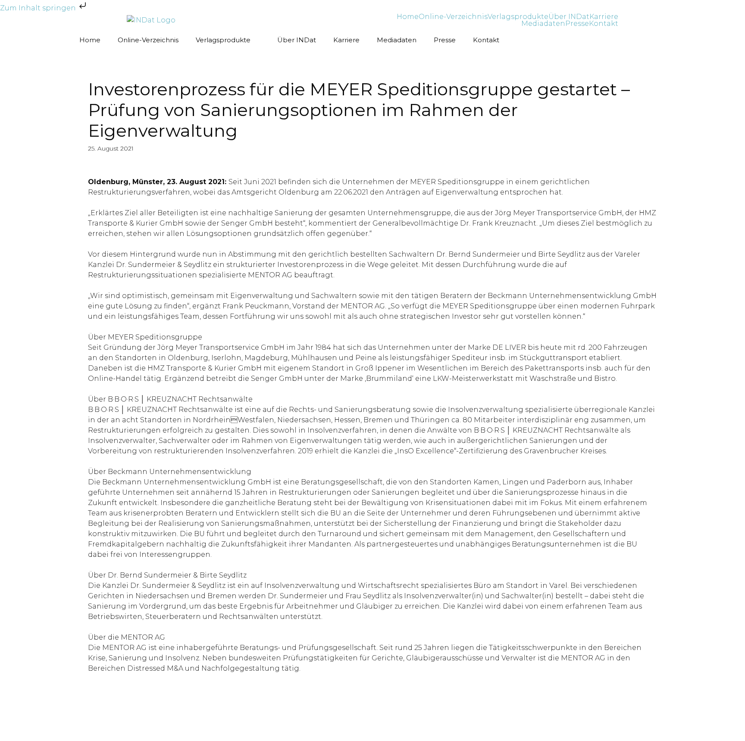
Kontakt (603, 23)
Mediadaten (543, 23)
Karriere (603, 16)
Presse (577, 23)
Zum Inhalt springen (39, 8)
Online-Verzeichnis (453, 16)
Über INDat (568, 16)
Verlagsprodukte (518, 16)
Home (408, 16)
